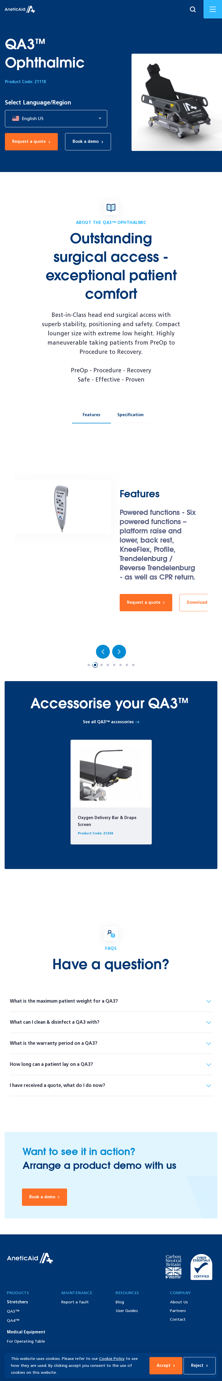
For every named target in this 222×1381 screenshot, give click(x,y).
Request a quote (29, 141)
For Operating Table (26, 1341)
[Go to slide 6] (120, 665)
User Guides (127, 1310)
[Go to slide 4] (108, 665)
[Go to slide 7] (127, 665)
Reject (197, 1365)
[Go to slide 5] (114, 665)
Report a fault (75, 1302)
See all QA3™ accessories (109, 722)
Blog (120, 1302)
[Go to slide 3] (101, 665)
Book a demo (86, 141)
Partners (178, 1310)
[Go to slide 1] (89, 665)
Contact (178, 1319)
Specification (130, 414)
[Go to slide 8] (133, 665)
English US (32, 118)
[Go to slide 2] (95, 665)
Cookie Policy (112, 1358)
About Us (179, 1302)
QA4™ (13, 1320)
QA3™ (13, 1311)
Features (91, 414)
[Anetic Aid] (20, 9)
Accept (164, 1365)
